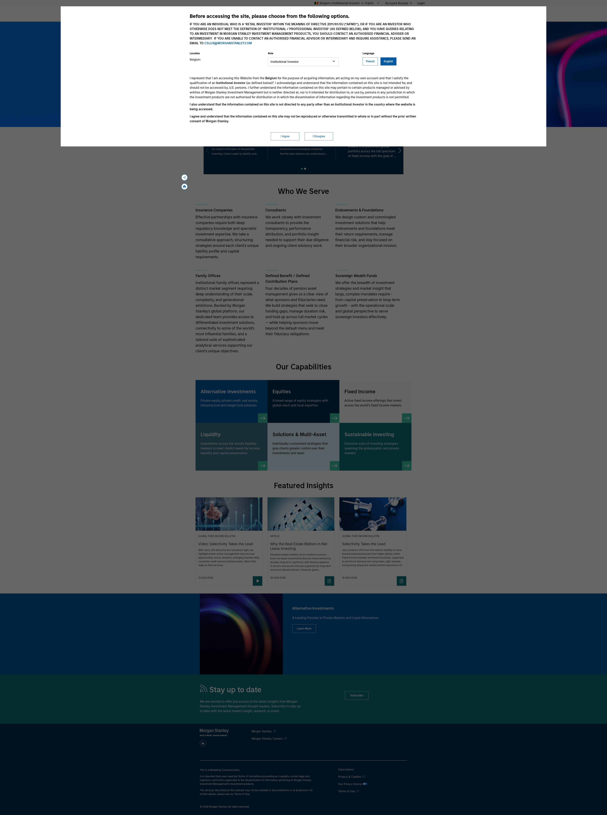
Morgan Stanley (262, 731)
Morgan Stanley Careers (267, 738)
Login (421, 3)
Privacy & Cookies (349, 776)
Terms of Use (346, 791)
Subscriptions (346, 769)
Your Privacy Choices (350, 784)
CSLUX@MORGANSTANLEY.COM (228, 43)
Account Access (396, 3)
